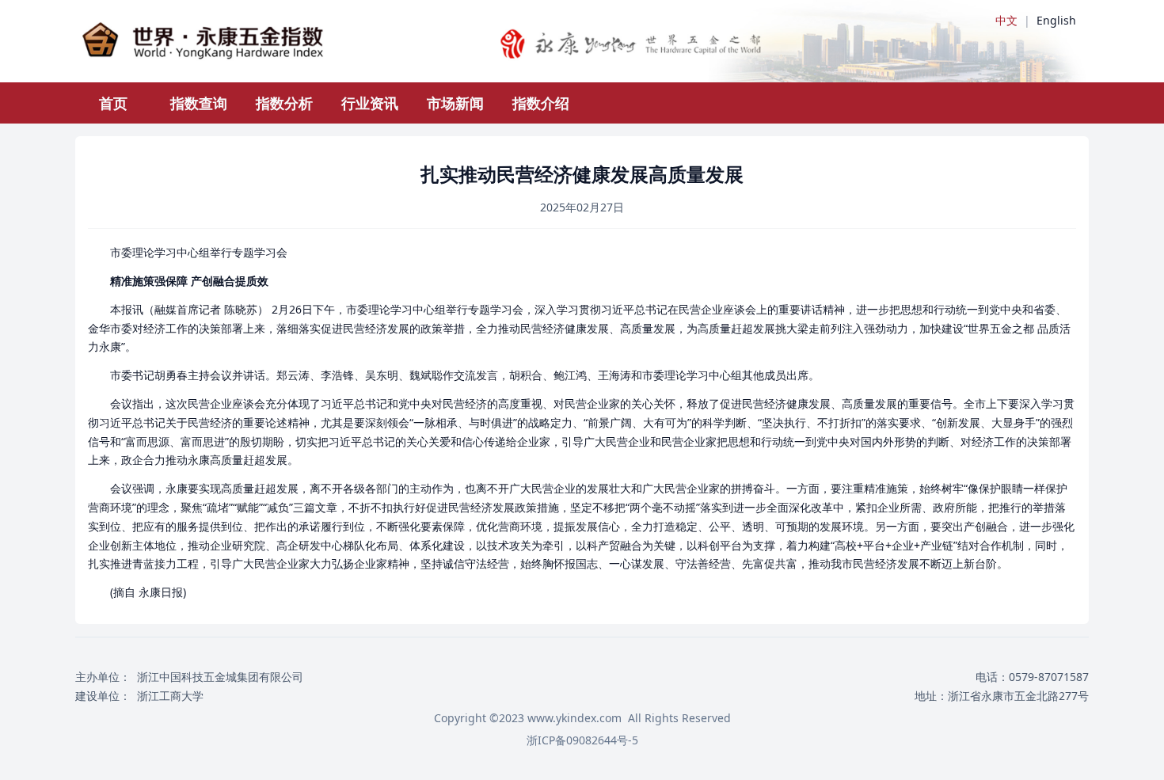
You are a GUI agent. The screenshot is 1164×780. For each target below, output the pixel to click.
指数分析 (284, 102)
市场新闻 (455, 102)
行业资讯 (369, 102)
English (1056, 20)
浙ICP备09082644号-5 (582, 740)
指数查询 (198, 102)
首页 (113, 102)
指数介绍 (540, 102)
